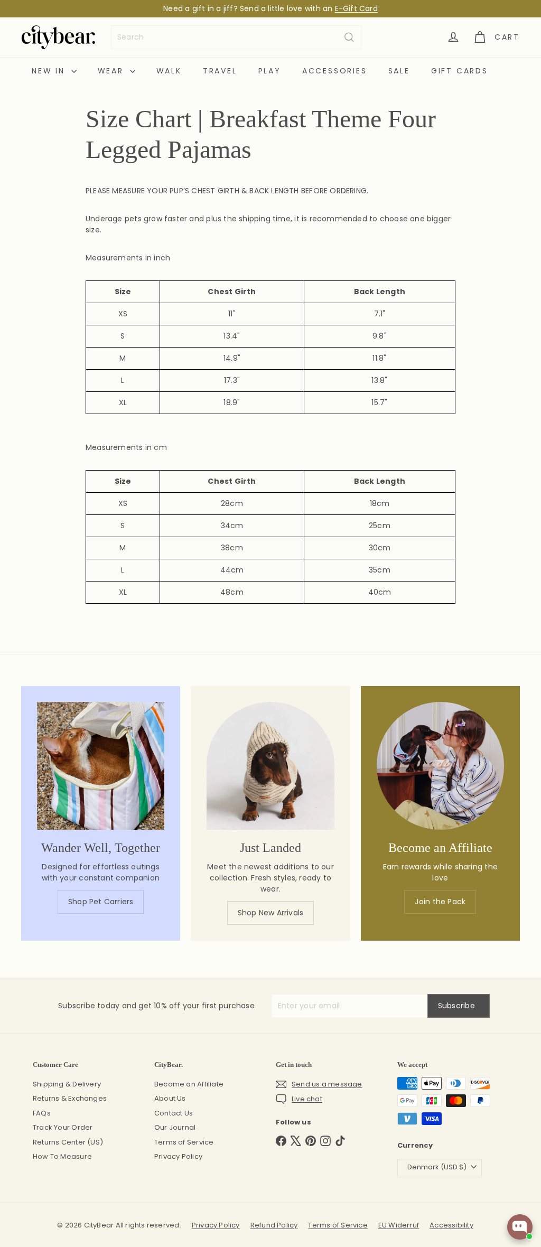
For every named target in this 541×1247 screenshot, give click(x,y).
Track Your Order (62, 1127)
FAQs (42, 1113)
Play (269, 70)
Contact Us (173, 1113)
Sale (399, 70)
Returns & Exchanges (70, 1098)
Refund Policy (274, 1225)
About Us (170, 1098)
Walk (169, 70)
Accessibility (451, 1225)
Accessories (334, 70)
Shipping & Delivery (67, 1084)
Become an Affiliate (188, 1084)
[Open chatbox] (520, 1227)
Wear (112, 70)
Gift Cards (459, 70)
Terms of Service (183, 1142)
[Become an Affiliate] (440, 765)
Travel (220, 70)
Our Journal (174, 1127)
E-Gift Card (356, 8)
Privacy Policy (178, 1156)
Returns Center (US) (68, 1142)
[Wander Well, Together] (100, 765)
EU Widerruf (398, 1225)
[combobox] (236, 37)
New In (50, 70)
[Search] (349, 37)
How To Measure (62, 1156)
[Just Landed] (270, 765)
